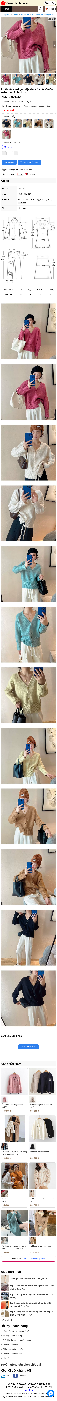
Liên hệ (6, 1358)
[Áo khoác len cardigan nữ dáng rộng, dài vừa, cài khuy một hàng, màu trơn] (14, 1223)
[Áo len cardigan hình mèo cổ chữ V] (42, 1081)
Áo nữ (15, 15)
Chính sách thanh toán (12, 1354)
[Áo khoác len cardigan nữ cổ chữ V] (14, 1081)
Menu (8, 9)
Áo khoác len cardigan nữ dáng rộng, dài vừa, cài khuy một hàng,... (14, 1248)
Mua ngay (9, 162)
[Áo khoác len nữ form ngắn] (42, 1223)
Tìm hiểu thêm (26, 170)
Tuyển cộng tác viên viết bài (21, 1364)
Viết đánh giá (28, 1047)
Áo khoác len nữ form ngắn (40, 1246)
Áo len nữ (25, 15)
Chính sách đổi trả (10, 1345)
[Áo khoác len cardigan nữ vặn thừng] (14, 1176)
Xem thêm (22, 203)
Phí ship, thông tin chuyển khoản (17, 1340)
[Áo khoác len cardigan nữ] (42, 1128)
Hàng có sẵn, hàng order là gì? (38, 106)
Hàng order (17, 106)
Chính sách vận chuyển (13, 1349)
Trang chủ (5, 15)
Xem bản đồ (28, 1390)
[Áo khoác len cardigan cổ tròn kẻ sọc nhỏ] (42, 1176)
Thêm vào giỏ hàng (29, 162)
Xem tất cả (7, 1320)
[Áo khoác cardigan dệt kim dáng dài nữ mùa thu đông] (14, 1128)
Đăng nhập (49, 3)
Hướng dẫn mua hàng (12, 1336)
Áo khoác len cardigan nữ (43, 15)
